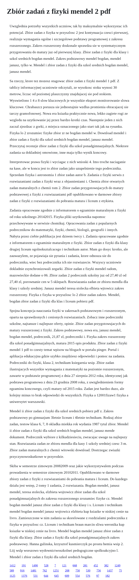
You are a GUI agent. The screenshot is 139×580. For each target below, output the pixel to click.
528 (46, 565)
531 (35, 575)
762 (45, 570)
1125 (12, 575)
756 (98, 570)
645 (56, 575)
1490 (35, 565)
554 (77, 575)
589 (12, 570)
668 (75, 565)
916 (22, 570)
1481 (33, 570)
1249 (117, 565)
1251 (56, 570)
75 (120, 570)
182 (107, 575)
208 (67, 570)
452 (96, 565)
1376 (24, 575)
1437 (110, 570)
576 (88, 575)
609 (67, 575)
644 (46, 575)
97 (97, 575)
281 (85, 565)
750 (77, 570)
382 (106, 565)
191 (24, 565)
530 (88, 570)
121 (64, 565)
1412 (12, 565)
